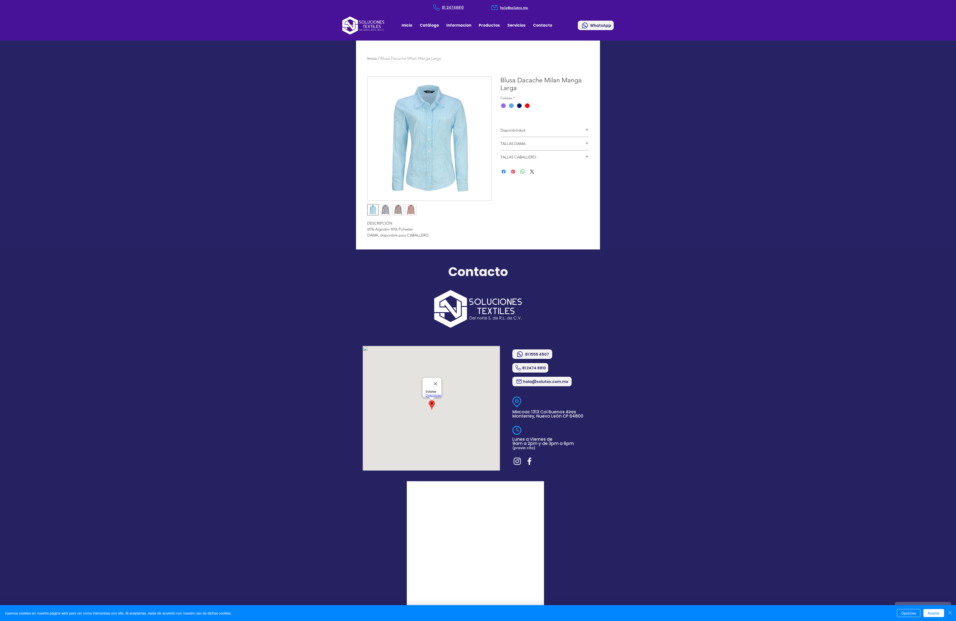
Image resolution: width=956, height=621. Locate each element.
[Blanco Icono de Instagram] (517, 461)
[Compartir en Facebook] (504, 172)
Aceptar (934, 613)
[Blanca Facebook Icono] (529, 461)
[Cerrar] (950, 613)
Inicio (372, 58)
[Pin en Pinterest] (513, 172)
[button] (459, 25)
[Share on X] (532, 172)
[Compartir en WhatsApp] (523, 172)
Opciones (908, 613)
